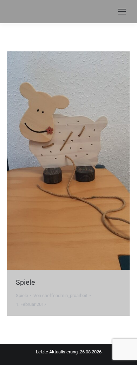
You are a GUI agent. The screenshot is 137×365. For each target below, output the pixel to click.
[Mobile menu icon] (122, 11)
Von (60, 295)
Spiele (25, 282)
